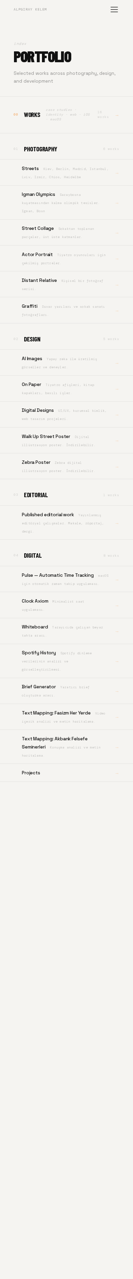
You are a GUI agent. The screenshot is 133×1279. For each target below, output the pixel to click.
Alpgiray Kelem (30, 9)
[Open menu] (114, 9)
